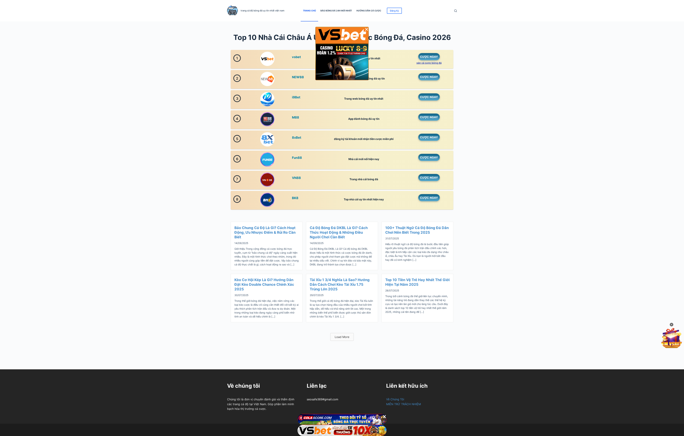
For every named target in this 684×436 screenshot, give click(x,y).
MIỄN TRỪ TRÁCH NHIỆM (403, 404)
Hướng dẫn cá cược (368, 10)
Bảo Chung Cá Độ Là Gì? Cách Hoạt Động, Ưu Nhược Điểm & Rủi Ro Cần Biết (265, 232)
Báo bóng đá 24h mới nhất (336, 10)
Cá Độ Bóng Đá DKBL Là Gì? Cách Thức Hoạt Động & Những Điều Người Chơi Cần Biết (339, 232)
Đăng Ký (394, 10)
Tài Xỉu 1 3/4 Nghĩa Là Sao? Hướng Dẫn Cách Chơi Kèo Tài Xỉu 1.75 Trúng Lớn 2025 (340, 284)
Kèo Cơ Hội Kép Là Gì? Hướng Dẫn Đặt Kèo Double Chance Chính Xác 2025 (264, 284)
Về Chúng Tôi (395, 399)
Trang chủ (309, 10)
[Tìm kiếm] (455, 10)
